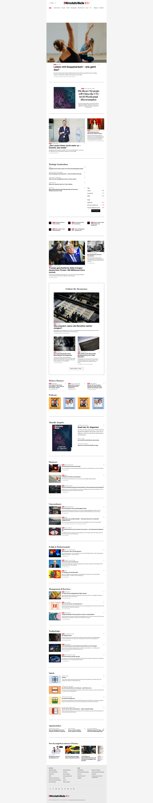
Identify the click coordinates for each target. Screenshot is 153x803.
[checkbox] (84, 143)
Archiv (64, 780)
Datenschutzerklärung (54, 778)
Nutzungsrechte (67, 770)
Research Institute (96, 770)
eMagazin (96, 8)
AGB (50, 776)
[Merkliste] (84, 143)
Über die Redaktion (53, 772)
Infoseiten (94, 774)
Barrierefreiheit (52, 782)
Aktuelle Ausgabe (56, 422)
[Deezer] (70, 789)
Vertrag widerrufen (67, 776)
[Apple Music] (68, 789)
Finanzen (63, 8)
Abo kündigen (66, 774)
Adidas (89, 190)
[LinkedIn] (59, 789)
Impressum (51, 774)
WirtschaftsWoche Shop (83, 772)
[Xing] (62, 789)
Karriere (79, 774)
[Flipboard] (73, 789)
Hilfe (64, 778)
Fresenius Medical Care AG (93, 207)
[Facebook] (53, 789)
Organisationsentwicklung (98, 772)
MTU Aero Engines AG (92, 205)
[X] (50, 789)
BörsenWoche (81, 8)
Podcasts (53, 395)
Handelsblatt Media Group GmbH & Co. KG (77, 800)
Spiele (51, 673)
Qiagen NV (89, 202)
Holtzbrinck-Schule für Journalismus (97, 776)
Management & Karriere (59, 589)
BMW (88, 196)
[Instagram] (56, 789)
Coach (87, 8)
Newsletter (101, 8)
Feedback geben (52, 770)
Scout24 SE (90, 193)
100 (90, 8)
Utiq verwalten (66, 782)
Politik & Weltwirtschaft (59, 547)
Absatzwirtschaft (81, 776)
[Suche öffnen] (56, 3)
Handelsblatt (80, 770)
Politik (68, 8)
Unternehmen (57, 8)
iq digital (79, 778)
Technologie (54, 631)
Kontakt (65, 772)
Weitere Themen (56, 381)
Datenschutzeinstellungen (55, 780)
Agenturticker (55, 726)
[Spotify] (65, 789)
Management (74, 8)
